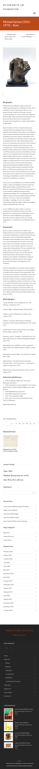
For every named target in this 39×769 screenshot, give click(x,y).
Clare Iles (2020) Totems (11, 517)
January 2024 (8, 555)
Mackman (29, 765)
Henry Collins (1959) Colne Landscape (15, 521)
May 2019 (7, 570)
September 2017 (9, 584)
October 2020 (8, 559)
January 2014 (8, 599)
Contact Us (7, 696)
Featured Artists (9, 536)
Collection (9, 670)
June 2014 (7, 595)
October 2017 (8, 581)
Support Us (7, 689)
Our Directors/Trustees (13, 681)
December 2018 (9, 573)
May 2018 (7, 577)
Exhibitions (9, 677)
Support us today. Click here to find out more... (19, 632)
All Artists (7, 533)
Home (6, 656)
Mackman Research (12, 765)
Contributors (10, 674)
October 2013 (8, 610)
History (8, 663)
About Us (7, 659)
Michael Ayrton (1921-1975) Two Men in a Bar (10, 450)
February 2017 (8, 592)
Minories (8, 666)
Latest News (8, 540)
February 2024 (8, 551)
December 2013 (9, 603)
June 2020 (7, 566)
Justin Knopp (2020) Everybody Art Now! (16, 506)
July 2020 (6, 562)
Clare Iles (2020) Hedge (11, 514)
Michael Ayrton (11, 419)
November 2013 (9, 606)
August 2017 (8, 588)
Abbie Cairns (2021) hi (10, 510)
